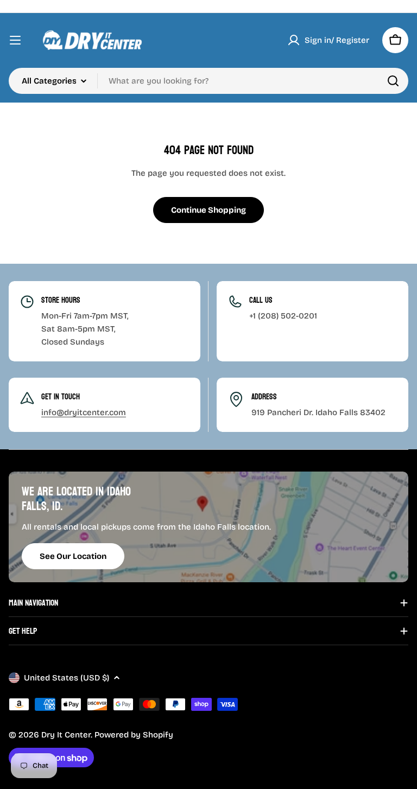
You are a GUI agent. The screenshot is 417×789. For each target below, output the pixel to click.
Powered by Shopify (133, 735)
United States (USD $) (66, 678)
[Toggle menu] (15, 40)
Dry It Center (66, 735)
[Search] (393, 80)
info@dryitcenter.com (83, 412)
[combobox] (208, 81)
